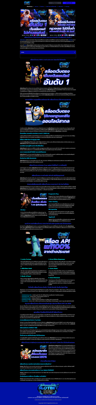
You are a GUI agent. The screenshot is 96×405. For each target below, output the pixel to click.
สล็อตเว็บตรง (30, 6)
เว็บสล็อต (71, 40)
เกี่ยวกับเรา (60, 6)
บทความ (36, 6)
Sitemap (67, 6)
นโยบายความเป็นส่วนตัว (51, 6)
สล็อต (25, 45)
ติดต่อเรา (42, 6)
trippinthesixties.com (52, 403)
